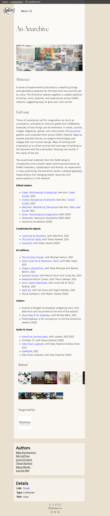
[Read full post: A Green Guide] (76, 377)
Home (5, 2)
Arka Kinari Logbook (33, 344)
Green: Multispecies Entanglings (39, 192)
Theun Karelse (24, 463)
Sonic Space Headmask (34, 283)
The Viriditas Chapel (33, 257)
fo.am (26, 488)
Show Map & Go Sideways (36, 315)
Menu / (25, 11)
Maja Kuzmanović (26, 452)
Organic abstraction (32, 268)
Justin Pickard (24, 459)
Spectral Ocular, (30, 275)
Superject (27, 243)
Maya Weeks (23, 467)
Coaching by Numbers (34, 236)
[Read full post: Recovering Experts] (37, 377)
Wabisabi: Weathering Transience (40, 207)
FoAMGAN (27, 351)
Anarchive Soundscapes (35, 336)
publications (16, 2)
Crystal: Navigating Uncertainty (38, 200)
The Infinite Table (31, 239)
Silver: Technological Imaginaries (40, 214)
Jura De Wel (22, 470)
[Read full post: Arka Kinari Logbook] (24, 377)
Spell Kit (26, 290)
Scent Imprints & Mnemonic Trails (40, 261)
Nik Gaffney (23, 456)
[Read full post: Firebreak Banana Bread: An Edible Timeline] (63, 377)
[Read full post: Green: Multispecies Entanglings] (50, 377)
